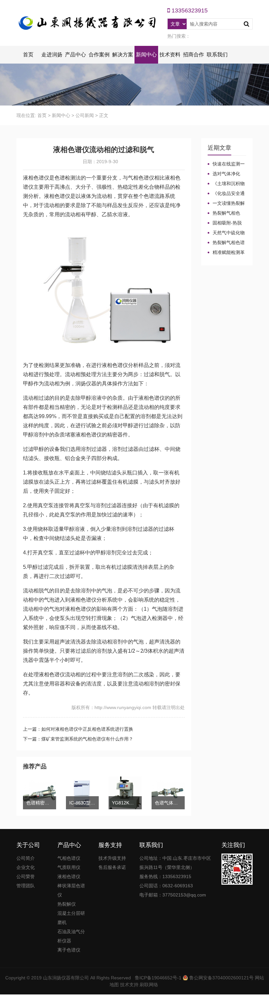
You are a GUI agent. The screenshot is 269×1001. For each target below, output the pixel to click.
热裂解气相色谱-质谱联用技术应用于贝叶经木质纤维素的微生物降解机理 (227, 213)
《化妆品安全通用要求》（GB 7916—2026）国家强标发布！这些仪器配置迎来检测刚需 (226, 194)
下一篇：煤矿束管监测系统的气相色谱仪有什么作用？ (78, 738)
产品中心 (75, 54)
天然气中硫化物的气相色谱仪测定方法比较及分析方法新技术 (226, 233)
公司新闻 (84, 115)
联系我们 (217, 54)
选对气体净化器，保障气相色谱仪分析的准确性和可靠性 (226, 174)
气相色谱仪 (68, 858)
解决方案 (122, 54)
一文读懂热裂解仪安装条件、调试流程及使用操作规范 (226, 203)
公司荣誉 (25, 876)
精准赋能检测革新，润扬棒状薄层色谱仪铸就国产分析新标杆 (226, 253)
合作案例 (99, 54)
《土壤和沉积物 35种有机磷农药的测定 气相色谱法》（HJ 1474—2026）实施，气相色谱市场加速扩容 (227, 184)
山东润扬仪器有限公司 (66, 977)
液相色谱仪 (68, 876)
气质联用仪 (68, 867)
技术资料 (169, 54)
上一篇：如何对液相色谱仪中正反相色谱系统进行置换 (78, 729)
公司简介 (25, 858)
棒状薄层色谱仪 (71, 890)
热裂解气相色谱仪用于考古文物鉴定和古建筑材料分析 (226, 243)
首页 (28, 54)
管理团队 (25, 885)
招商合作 (193, 54)
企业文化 (25, 867)
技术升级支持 (112, 858)
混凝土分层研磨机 (71, 918)
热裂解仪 (66, 904)
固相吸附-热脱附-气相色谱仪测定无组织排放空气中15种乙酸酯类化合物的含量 (227, 223)
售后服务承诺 (112, 867)
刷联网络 (149, 984)
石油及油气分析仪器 (71, 936)
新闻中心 (146, 54)
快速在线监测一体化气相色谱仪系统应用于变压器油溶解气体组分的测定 (226, 164)
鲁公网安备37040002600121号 (221, 977)
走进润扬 (51, 54)
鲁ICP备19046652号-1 (158, 977)
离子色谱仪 (68, 950)
